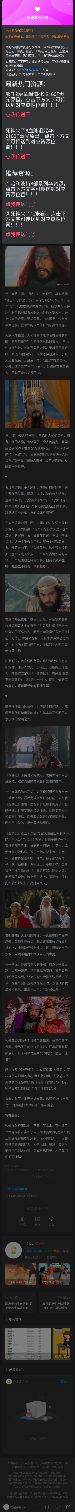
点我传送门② (20, 234)
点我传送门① (20, 203)
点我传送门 (17, 114)
